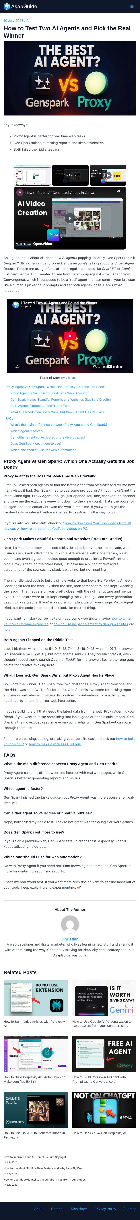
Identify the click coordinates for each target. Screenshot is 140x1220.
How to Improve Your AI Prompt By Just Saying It (35, 1157)
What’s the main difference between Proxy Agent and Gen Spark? (58, 424)
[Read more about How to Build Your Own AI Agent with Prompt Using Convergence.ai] (104, 1053)
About (39, 1209)
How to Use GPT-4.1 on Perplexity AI (99, 1133)
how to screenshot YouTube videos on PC (54, 529)
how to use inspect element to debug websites (91, 624)
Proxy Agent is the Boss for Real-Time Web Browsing (49, 393)
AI (28, 21)
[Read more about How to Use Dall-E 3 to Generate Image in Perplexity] (36, 1109)
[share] (118, 191)
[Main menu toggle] (132, 6)
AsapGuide (24, 6)
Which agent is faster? (26, 431)
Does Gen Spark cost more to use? (36, 443)
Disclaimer (79, 1209)
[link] (20, 192)
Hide (72, 378)
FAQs (9, 418)
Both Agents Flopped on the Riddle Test (39, 406)
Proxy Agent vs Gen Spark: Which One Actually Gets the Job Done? (56, 387)
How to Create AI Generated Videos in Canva (59, 192)
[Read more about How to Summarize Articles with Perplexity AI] (36, 998)
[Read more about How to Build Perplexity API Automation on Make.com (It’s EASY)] (36, 1053)
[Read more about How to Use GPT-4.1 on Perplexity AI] (104, 1109)
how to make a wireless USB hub (55, 744)
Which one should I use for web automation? (43, 450)
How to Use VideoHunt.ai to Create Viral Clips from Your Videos (45, 1179)
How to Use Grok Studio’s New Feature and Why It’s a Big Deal (43, 1168)
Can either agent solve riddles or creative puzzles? (47, 437)
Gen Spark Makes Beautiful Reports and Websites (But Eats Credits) (60, 399)
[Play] (108, 175)
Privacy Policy (105, 1209)
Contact (57, 1209)
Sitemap (129, 1209)
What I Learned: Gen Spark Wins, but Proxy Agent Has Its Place (57, 412)
